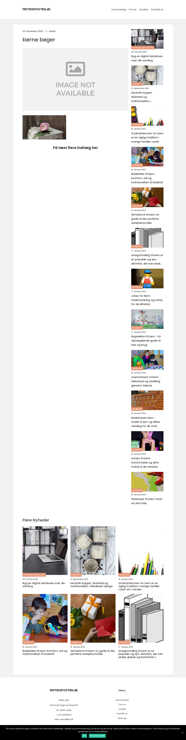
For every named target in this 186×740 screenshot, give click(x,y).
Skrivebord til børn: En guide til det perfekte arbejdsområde (145, 219)
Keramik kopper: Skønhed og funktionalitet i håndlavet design (142, 97)
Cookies (143, 9)
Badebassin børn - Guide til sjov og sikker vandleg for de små (145, 422)
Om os (132, 9)
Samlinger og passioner (143, 47)
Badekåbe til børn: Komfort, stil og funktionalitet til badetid (147, 178)
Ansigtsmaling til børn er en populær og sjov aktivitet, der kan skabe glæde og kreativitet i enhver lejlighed (147, 259)
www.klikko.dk (66, 719)
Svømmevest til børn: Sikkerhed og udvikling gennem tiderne (145, 381)
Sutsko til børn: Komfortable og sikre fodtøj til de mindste (145, 462)
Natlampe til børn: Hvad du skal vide (146, 501)
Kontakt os (157, 9)
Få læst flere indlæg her (75, 147)
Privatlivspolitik (97, 735)
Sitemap (122, 718)
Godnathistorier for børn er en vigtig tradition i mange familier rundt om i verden (147, 138)
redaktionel (137, 124)
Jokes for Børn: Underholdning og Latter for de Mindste (147, 300)
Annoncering (118, 9)
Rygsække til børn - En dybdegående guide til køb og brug (146, 341)
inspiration (137, 84)
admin (52, 31)
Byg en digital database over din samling (146, 58)
